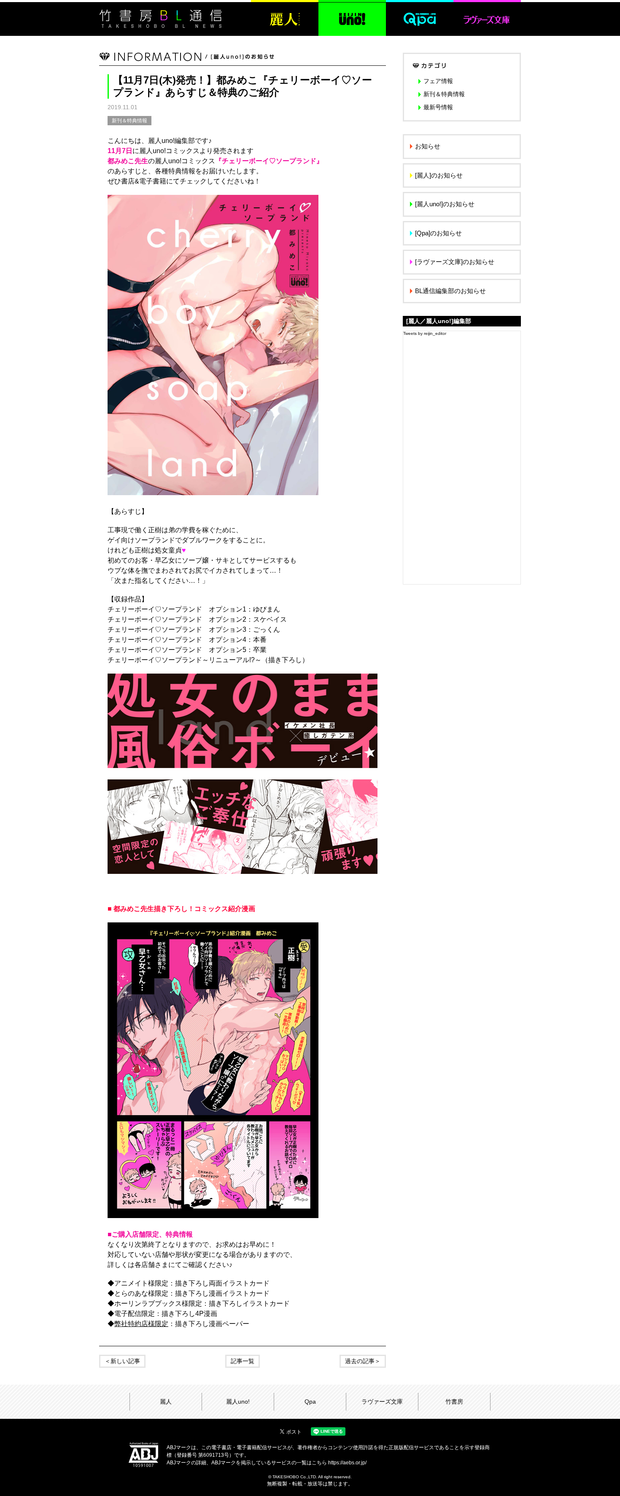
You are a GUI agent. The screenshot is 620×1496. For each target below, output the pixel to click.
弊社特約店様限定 (141, 1323)
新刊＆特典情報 (129, 121)
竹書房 (454, 1401)
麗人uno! (238, 1401)
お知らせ (427, 146)
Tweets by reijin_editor (424, 333)
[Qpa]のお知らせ (438, 233)
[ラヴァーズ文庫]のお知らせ (454, 261)
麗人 (166, 1401)
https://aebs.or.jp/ (347, 1463)
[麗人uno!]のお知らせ (444, 204)
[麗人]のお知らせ (439, 175)
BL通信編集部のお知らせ (450, 290)
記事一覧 (242, 1361)
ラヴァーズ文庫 (382, 1401)
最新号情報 (438, 107)
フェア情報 (438, 81)
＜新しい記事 (122, 1361)
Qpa (310, 1401)
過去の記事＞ (362, 1361)
